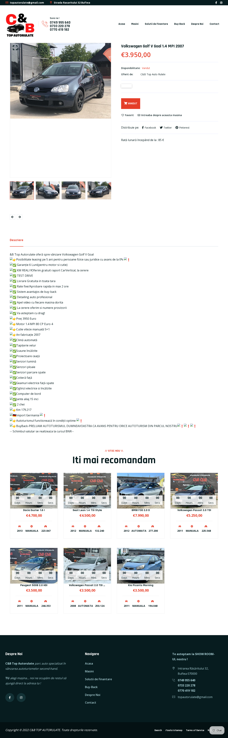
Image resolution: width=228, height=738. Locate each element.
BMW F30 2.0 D (141, 510)
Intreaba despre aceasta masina (161, 115)
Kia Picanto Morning (140, 585)
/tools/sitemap (173, 730)
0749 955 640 (60, 22)
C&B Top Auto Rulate (153, 74)
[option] (60, 81)
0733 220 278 (60, 26)
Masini (135, 24)
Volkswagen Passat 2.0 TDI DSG (88, 585)
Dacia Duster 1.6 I (34, 510)
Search (158, 730)
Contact (214, 24)
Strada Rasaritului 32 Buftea (71, 2)
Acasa (121, 24)
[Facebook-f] (216, 2)
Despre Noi (197, 24)
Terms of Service (195, 730)
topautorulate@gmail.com (26, 2)
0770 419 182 (59, 29)
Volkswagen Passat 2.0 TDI (194, 510)
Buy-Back (179, 24)
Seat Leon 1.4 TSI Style (87, 510)
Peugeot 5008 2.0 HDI (33, 585)
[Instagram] (221, 2)
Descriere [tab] (16, 240)
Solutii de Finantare (156, 24)
